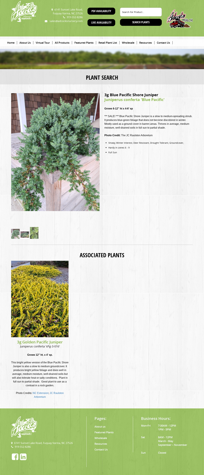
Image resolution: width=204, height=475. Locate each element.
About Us (25, 42)
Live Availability (101, 23)
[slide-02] (25, 234)
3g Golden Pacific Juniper (40, 342)
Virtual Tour (43, 42)
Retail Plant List (107, 42)
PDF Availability (101, 11)
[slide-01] (15, 234)
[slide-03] (34, 234)
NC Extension (40, 393)
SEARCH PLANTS (140, 22)
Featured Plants (84, 42)
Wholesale (128, 42)
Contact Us (163, 42)
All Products (62, 42)
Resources (145, 42)
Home (11, 42)
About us (100, 426)
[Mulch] (180, 18)
